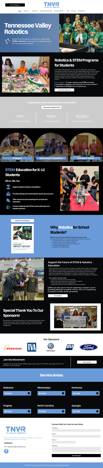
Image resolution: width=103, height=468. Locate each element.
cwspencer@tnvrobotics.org (16, 446)
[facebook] (6, 451)
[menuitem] (19, 11)
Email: (53, 434)
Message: (55, 445)
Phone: (54, 440)
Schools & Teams (85, 158)
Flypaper (57, 465)
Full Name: (55, 428)
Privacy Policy (64, 465)
